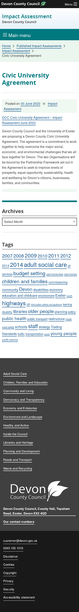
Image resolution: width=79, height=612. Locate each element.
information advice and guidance (46, 304)
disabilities (41, 289)
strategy (44, 327)
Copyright (9, 573)
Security (9, 589)
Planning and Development (21, 451)
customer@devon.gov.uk (20, 540)
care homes (70, 274)
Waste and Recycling (17, 468)
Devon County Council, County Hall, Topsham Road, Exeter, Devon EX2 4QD (36, 510)
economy (56, 289)
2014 (16, 264)
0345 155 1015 (13, 548)
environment (46, 295)
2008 (18, 255)
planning (61, 311)
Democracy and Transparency (24, 399)
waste (47, 334)
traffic (21, 334)
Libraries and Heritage (18, 442)
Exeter (60, 295)
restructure (56, 318)
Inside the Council (15, 434)
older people (41, 311)
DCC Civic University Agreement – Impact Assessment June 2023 (32, 120)
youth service (10, 340)
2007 (7, 255)
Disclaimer (10, 556)
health (69, 295)
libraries (20, 311)
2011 (54, 255)
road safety (8, 327)
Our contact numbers (18, 521)
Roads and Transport (17, 459)
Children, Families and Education (25, 382)
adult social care (45, 264)
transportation (34, 334)
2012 (65, 255)
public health (14, 318)
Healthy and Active (16, 425)
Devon (25, 289)
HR (28, 304)
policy (72, 311)
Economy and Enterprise (20, 408)
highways (14, 303)
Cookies (8, 564)
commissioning (57, 282)
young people (64, 333)
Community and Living (18, 391)
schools (21, 326)
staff (33, 326)
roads (68, 319)
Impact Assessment (27, 18)
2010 (42, 256)
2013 (5, 265)
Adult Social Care (15, 373)
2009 (31, 255)
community (10, 289)
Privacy (8, 581)
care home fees (54, 274)
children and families (25, 281)
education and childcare (19, 295)
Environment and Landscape (22, 417)
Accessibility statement (19, 597)
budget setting (29, 273)
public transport (37, 318)
